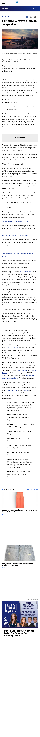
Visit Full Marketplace (32, 489)
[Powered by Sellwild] (35, 599)
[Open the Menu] (3, 2)
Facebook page (12, 390)
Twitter (25, 390)
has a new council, (26, 271)
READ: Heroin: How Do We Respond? (16, 221)
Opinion (6, 16)
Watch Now (34, 2)
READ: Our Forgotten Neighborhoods (15, 235)
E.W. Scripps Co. (12, 347)
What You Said (22, 370)
